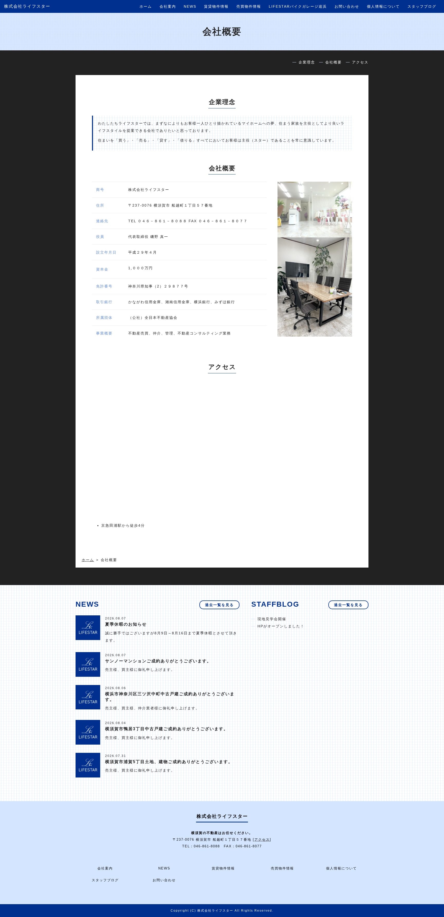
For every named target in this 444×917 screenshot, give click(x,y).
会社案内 (168, 6)
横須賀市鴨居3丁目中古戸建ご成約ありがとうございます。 (166, 729)
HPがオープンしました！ (280, 626)
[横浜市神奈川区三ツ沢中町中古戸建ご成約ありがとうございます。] (88, 697)
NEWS (190, 6)
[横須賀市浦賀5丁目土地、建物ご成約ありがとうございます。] (88, 765)
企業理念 (307, 62)
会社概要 (333, 62)
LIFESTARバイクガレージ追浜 (298, 6)
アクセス (360, 62)
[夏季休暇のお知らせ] (88, 627)
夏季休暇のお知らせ (126, 624)
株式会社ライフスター (27, 6)
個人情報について (383, 6)
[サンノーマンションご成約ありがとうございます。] (88, 664)
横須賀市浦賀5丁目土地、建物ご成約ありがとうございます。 (169, 761)
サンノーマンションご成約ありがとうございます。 (158, 661)
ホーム (146, 6)
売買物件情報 (248, 6)
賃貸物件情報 (216, 6)
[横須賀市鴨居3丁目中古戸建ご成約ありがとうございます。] (88, 732)
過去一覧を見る (219, 605)
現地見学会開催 (271, 619)
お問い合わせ (347, 6)
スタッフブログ (422, 6)
